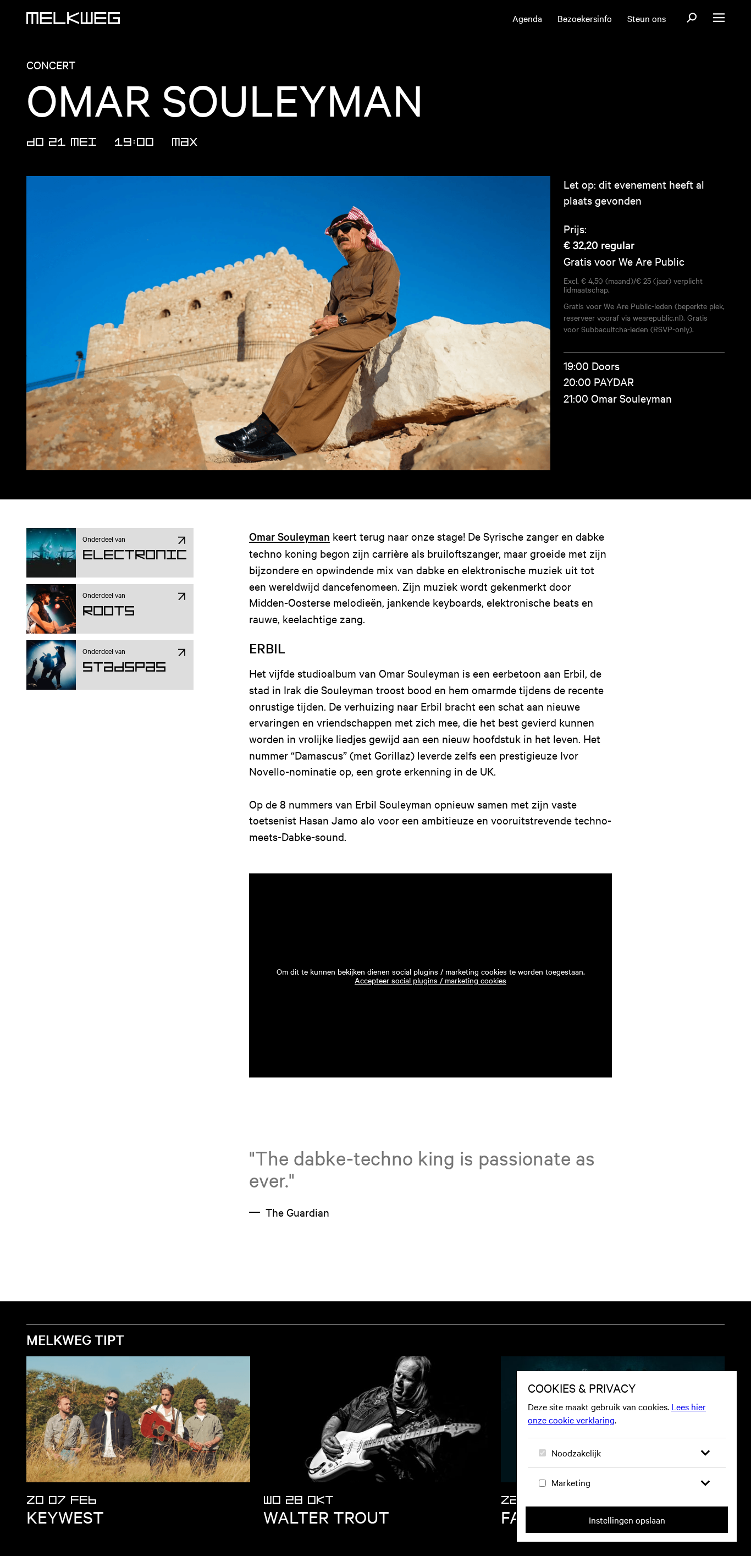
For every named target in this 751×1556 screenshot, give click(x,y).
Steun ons (646, 18)
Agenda (527, 18)
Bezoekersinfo (584, 18)
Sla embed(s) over (549, 842)
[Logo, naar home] (73, 18)
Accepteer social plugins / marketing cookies (430, 980)
